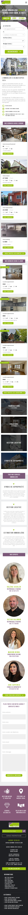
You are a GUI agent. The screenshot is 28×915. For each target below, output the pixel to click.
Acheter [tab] (6, 18)
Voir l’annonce (8, 153)
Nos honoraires (9, 882)
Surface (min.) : (7, 38)
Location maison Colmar (11, 902)
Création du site (9, 886)
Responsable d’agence (14, 589)
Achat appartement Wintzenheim (14, 905)
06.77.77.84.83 (13, 624)
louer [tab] (14, 18)
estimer (22, 18)
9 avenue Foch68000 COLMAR (14, 850)
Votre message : (7, 752)
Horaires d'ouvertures (11, 888)
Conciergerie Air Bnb (14, 654)
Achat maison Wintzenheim (12, 907)
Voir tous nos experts (13, 695)
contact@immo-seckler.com (12, 111)
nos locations (9, 880)
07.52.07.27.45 (13, 689)
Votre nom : (5, 722)
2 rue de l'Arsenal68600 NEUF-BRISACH (14, 859)
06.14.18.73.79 (13, 591)
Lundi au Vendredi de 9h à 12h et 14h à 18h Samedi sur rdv (14, 114)
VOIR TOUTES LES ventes (13, 253)
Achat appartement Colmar (12, 897)
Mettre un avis (9, 877)
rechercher (13, 52)
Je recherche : (7, 26)
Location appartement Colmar (13, 900)
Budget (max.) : (7, 44)
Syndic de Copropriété (14, 687)
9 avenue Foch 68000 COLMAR (12, 108)
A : (4, 32)
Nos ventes (8, 879)
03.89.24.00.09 (8, 105)
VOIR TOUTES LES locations (13, 393)
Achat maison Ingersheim (12, 908)
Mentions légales (10, 885)
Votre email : (6, 742)
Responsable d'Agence (14, 622)
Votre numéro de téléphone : (10, 732)
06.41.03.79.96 (13, 656)
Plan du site (8, 883)
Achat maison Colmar (10, 899)
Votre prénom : (6, 712)
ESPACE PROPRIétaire (14, 836)
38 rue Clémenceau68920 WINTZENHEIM (14, 855)
